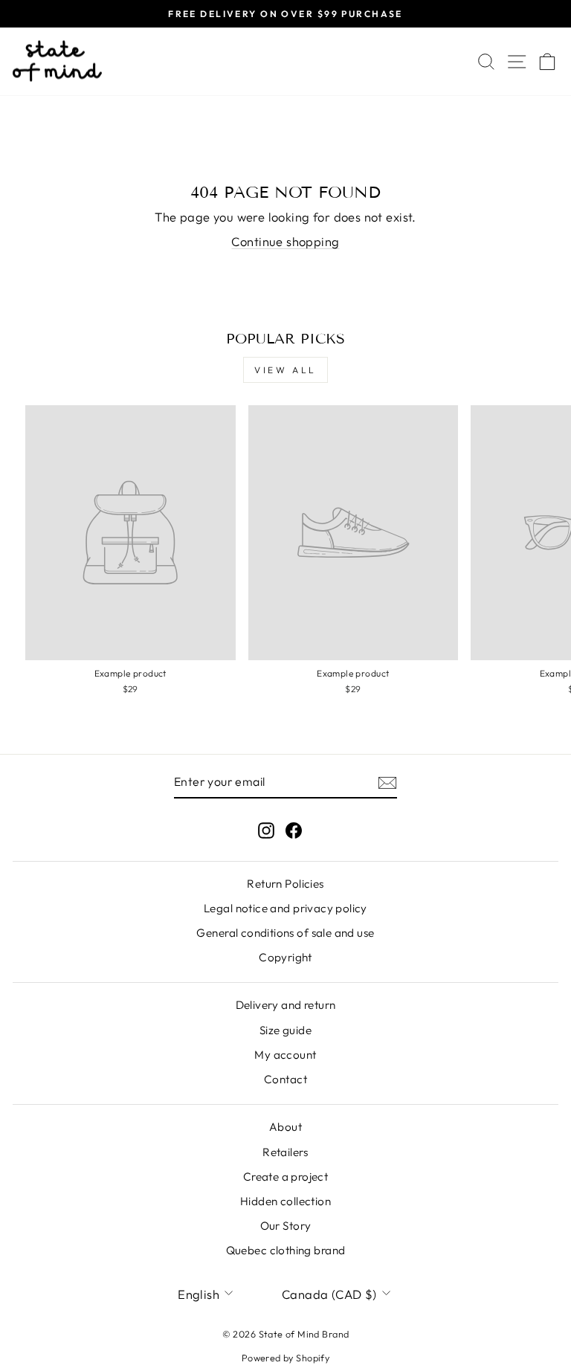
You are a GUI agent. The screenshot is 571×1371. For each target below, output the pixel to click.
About (285, 1127)
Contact (285, 1079)
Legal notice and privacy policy (285, 908)
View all (285, 369)
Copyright (285, 957)
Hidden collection (285, 1201)
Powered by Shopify (285, 1358)
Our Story (286, 1226)
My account (285, 1055)
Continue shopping (285, 241)
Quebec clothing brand (286, 1250)
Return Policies (285, 884)
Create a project (286, 1177)
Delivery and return (286, 1005)
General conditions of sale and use (285, 933)
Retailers (285, 1152)
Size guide (285, 1030)
